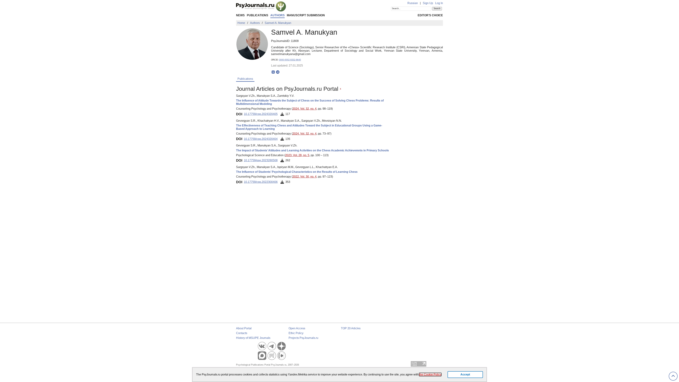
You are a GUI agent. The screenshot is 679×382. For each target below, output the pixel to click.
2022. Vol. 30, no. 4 (304, 176)
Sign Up (428, 3)
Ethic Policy (296, 333)
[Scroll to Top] (673, 376)
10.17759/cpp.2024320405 (261, 113)
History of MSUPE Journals (253, 337)
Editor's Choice (430, 15)
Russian (412, 3)
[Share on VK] (273, 72)
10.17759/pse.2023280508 (261, 160)
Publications (257, 15)
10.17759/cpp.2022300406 (261, 181)
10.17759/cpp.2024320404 (261, 138)
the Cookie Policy (430, 374)
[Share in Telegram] (277, 72)
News (240, 15)
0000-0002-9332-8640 (290, 60)
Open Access (297, 328)
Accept (465, 374)
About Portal (244, 328)
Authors (277, 15)
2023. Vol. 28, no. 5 (297, 155)
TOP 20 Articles (351, 328)
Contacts (241, 333)
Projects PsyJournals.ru (303, 337)
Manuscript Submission (306, 15)
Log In (439, 3)
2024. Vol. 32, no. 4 (304, 108)
